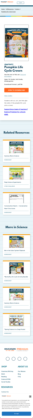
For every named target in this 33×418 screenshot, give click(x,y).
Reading (4, 377)
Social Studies (5, 382)
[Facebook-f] (7, 358)
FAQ (19, 377)
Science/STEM (5, 379)
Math (3, 374)
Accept (16, 414)
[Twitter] (19, 358)
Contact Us (5, 392)
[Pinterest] (25, 358)
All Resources (10, 9)
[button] (30, 396)
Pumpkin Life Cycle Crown (8, 12)
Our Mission (21, 371)
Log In (20, 3)
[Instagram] (13, 358)
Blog (19, 374)
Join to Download (16, 90)
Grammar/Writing (7, 371)
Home (3, 9)
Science (17, 9)
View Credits (8, 96)
